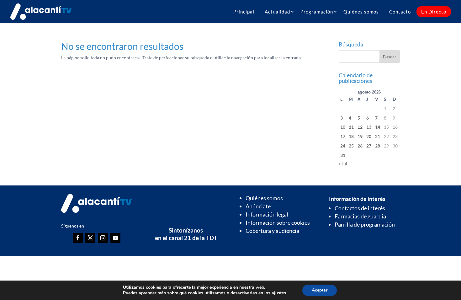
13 (368, 127)
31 (342, 155)
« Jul (343, 163)
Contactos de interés (360, 208)
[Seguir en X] (90, 238)
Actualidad (277, 11)
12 (360, 127)
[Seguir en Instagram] (103, 238)
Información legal (267, 214)
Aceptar (319, 290)
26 (360, 145)
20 (368, 136)
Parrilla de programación (365, 224)
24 (342, 145)
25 (351, 145)
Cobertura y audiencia (272, 230)
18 (351, 136)
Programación (316, 11)
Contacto (400, 11)
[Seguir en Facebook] (78, 238)
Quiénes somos (361, 11)
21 (377, 136)
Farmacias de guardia (360, 216)
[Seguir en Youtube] (115, 238)
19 (360, 136)
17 (342, 136)
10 (342, 127)
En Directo (433, 11)
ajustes (279, 293)
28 (377, 145)
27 (368, 145)
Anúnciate (258, 206)
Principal (243, 11)
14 (377, 127)
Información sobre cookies (278, 222)
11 (351, 127)
